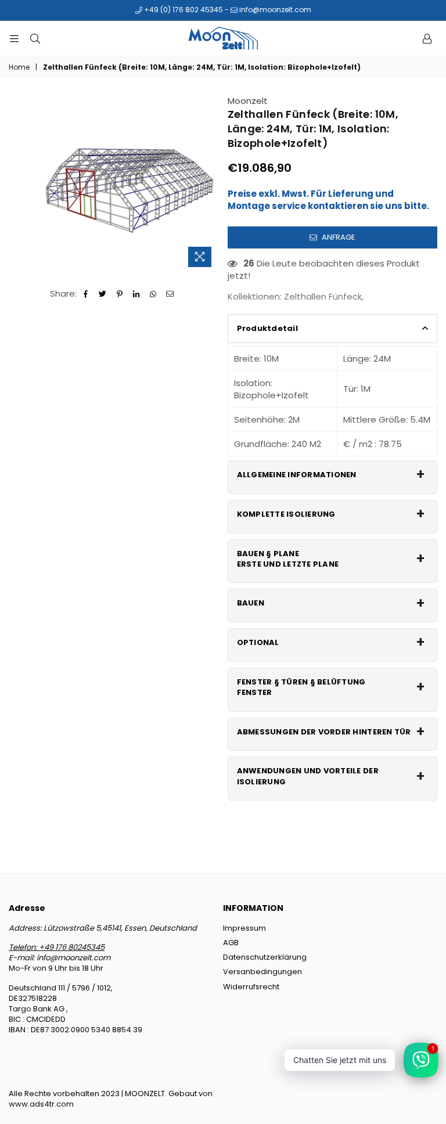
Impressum (244, 928)
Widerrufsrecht (251, 986)
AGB (231, 942)
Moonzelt (248, 101)
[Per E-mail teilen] (170, 293)
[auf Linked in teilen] (136, 293)
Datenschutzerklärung (265, 957)
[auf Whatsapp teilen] (153, 293)
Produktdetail (267, 328)
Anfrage (337, 237)
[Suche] (34, 38)
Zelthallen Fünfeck (323, 296)
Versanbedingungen (262, 971)
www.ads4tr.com (41, 1103)
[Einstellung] (426, 38)
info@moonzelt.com (274, 10)
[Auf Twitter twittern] (103, 293)
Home (19, 67)
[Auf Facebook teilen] (86, 293)
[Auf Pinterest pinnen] (120, 293)
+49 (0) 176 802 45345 (182, 10)
